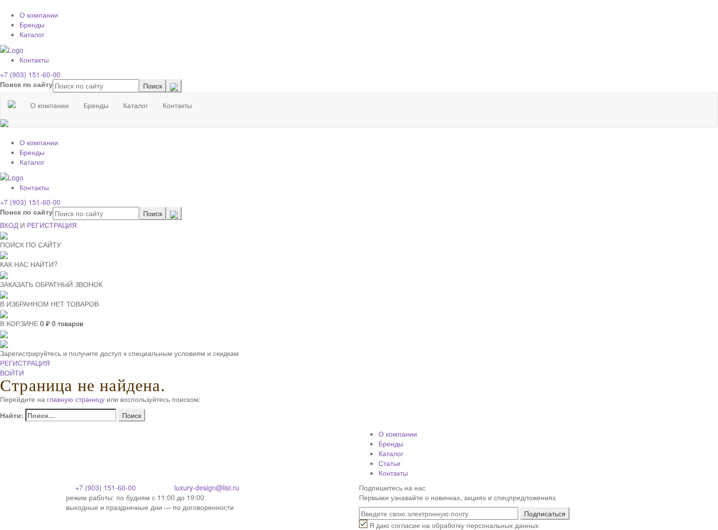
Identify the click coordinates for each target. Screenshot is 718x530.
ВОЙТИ (12, 372)
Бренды (32, 24)
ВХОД (9, 225)
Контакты (34, 60)
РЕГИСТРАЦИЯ (52, 225)
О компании (39, 15)
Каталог (32, 34)
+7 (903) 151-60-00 (30, 74)
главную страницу (76, 399)
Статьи (390, 463)
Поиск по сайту (26, 84)
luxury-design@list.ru (206, 487)
